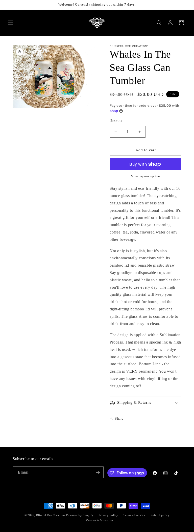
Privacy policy (108, 515)
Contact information (99, 520)
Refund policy (160, 515)
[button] (10, 22)
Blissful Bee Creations (50, 515)
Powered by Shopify (79, 515)
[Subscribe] (97, 472)
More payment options (145, 176)
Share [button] (119, 418)
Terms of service (134, 515)
